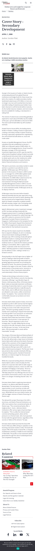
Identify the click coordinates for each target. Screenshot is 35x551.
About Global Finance (9, 507)
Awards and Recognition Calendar (13, 496)
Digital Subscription (19, 527)
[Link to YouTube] (21, 534)
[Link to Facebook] (8, 534)
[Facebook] (7, 44)
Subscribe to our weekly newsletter (13, 501)
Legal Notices (7, 515)
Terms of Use (7, 512)
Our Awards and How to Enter (12, 493)
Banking (10, 11)
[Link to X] (27, 534)
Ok (18, 548)
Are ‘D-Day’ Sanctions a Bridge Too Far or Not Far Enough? (10, 477)
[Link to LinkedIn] (14, 534)
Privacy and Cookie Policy (10, 510)
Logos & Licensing (8, 498)
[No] (33, 546)
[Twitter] (4, 44)
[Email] (14, 44)
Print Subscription (18, 524)
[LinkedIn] (11, 44)
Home (4, 11)
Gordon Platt (13, 38)
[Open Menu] (31, 3)
